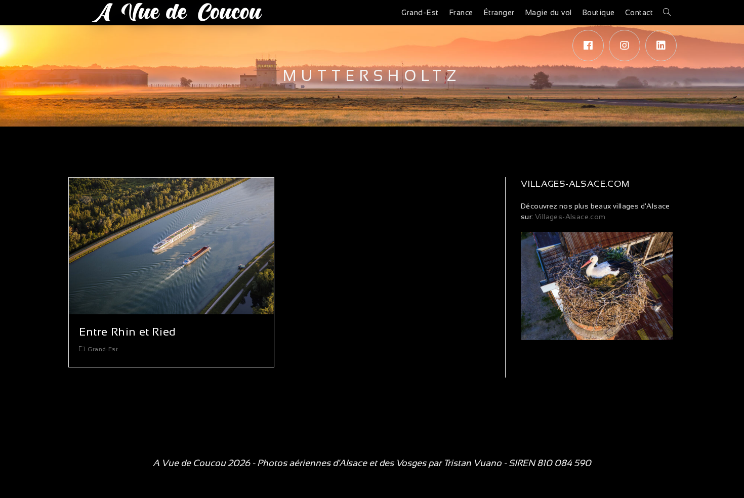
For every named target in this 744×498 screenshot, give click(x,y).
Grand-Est (103, 349)
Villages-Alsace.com (569, 217)
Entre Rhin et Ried (127, 331)
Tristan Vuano (472, 463)
